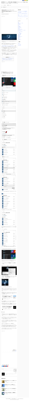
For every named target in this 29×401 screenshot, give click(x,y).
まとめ (2, 60)
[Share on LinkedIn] (6, 366)
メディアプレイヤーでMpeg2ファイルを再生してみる (7, 59)
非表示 (9, 57)
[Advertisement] (6, 21)
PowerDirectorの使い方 (20, 29)
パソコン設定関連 (19, 33)
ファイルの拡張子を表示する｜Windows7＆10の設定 (23, 16)
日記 (18, 25)
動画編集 (19, 35)
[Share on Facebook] (3, 366)
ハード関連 (19, 32)
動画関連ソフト (19, 37)
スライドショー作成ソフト (20, 31)
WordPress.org (19, 45)
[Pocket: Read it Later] (7, 366)
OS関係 (18, 28)
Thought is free (17, 399)
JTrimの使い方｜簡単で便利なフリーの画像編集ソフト (10, 392)
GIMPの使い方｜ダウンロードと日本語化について (10, 384)
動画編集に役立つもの (20, 36)
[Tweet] (2, 366)
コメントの (19, 44)
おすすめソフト (19, 24)
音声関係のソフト (19, 39)
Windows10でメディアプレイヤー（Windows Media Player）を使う (8, 58)
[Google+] (4, 366)
